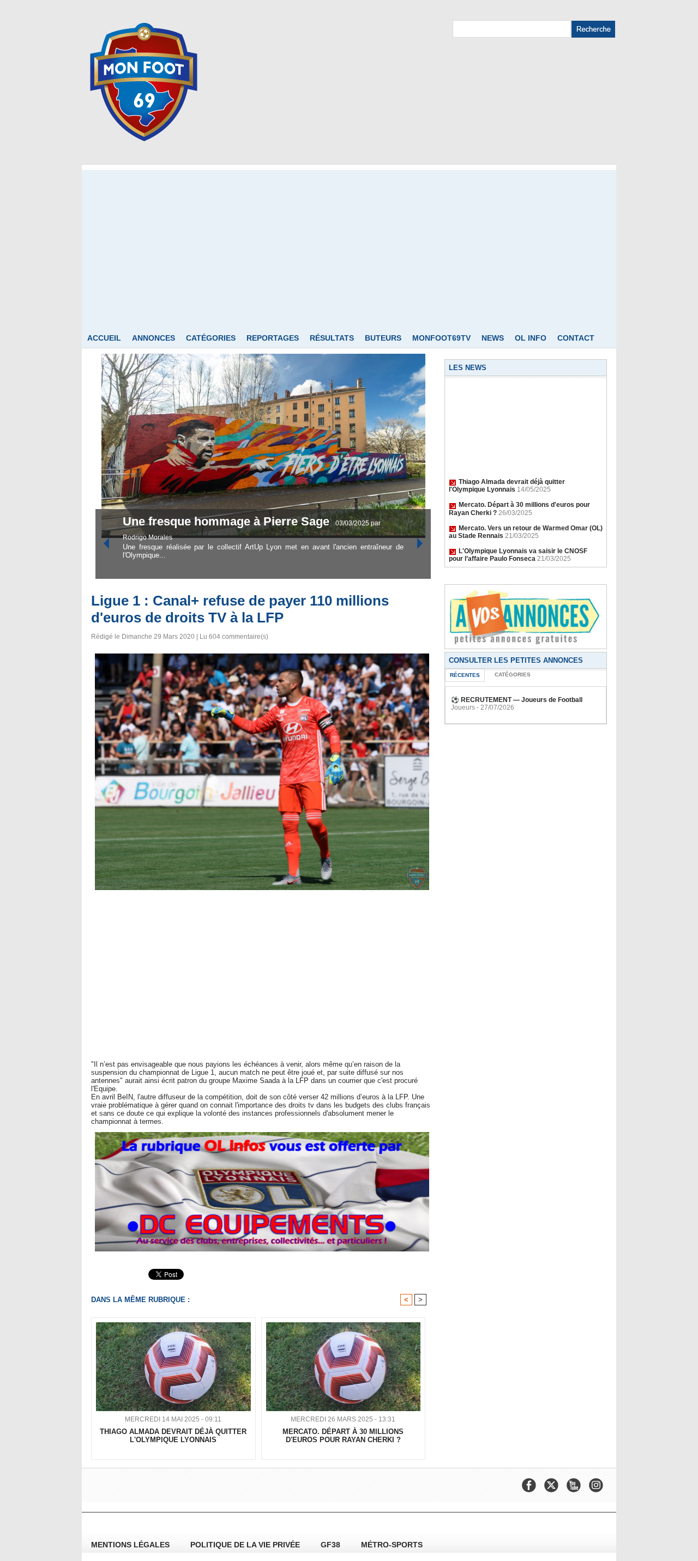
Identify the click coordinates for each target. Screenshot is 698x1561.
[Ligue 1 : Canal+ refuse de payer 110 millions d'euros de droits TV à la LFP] (262, 657)
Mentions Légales (131, 1544)
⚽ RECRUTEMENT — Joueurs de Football (516, 700)
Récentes (465, 675)
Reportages (272, 338)
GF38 (331, 1544)
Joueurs (463, 707)
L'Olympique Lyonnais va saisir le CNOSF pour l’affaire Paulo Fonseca (518, 542)
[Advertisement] (349, 246)
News (493, 338)
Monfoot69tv (441, 338)
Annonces (153, 338)
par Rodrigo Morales (308, 537)
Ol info (530, 338)
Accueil (104, 338)
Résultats (332, 338)
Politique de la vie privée (246, 1544)
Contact (575, 338)
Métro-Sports (392, 1544)
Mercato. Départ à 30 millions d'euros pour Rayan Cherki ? (343, 1435)
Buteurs (383, 338)
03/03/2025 (260, 537)
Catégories (211, 338)
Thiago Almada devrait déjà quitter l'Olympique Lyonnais (507, 473)
